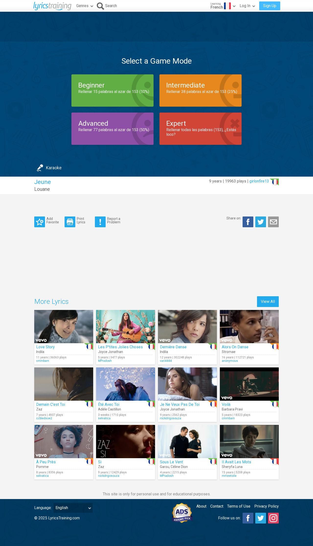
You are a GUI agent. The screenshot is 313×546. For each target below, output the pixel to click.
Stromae (228, 352)
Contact (216, 506)
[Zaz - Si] (125, 441)
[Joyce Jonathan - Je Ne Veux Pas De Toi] (187, 384)
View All (268, 301)
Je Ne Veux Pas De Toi (180, 404)
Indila (40, 352)
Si (99, 462)
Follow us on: (229, 518)
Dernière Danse (173, 347)
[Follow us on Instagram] (273, 518)
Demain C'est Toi (50, 404)
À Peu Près (46, 462)
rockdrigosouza (170, 418)
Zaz (39, 409)
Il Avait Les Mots (236, 462)
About (201, 506)
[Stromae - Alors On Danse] (249, 326)
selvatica (104, 418)
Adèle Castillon (109, 409)
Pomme (42, 467)
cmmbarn (42, 361)
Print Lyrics (81, 220)
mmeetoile (229, 476)
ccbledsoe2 (44, 418)
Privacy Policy (266, 506)
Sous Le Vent (171, 462)
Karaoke (54, 167)
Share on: (233, 218)
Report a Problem (113, 220)
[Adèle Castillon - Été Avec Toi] (125, 384)
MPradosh (105, 361)
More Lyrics (51, 301)
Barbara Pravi (232, 409)
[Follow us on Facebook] (248, 518)
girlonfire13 (259, 181)
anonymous (230, 361)
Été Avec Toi (108, 404)
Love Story (45, 347)
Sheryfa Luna (232, 467)
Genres (82, 5)
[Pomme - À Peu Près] (63, 441)
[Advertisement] (156, 27)
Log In (245, 5)
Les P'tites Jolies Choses (120, 347)
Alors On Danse (235, 347)
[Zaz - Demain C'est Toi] (63, 384)
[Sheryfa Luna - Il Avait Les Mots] (249, 441)
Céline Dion (179, 467)
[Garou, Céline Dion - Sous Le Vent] (187, 441)
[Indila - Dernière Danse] (187, 326)
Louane (42, 189)
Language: (43, 507)
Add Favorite (52, 220)
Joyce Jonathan (110, 352)
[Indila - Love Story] (63, 326)
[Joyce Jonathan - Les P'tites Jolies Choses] (125, 326)
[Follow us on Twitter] (260, 518)
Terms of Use (238, 506)
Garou (164, 467)
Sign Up (269, 5)
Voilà (226, 404)
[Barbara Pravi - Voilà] (249, 384)
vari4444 (166, 361)
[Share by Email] (273, 221)
